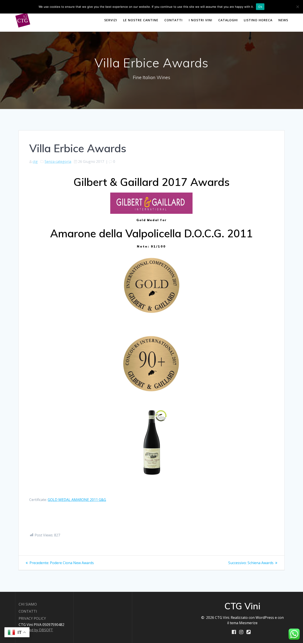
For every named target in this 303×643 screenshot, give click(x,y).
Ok (260, 6)
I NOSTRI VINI (200, 20)
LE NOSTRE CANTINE (140, 20)
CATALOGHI (228, 20)
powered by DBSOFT (36, 629)
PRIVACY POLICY (32, 618)
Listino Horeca (258, 20)
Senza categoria (58, 161)
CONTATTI (173, 20)
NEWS (283, 20)
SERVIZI (110, 20)
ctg (35, 161)
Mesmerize (248, 622)
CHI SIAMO (28, 604)
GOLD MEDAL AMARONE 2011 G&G (77, 499)
